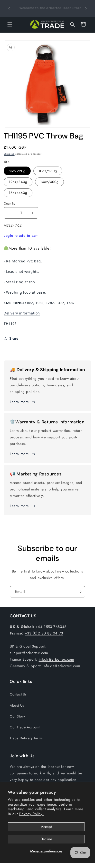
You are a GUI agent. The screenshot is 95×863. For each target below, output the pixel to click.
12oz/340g (18, 181)
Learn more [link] (19, 454)
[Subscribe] (79, 591)
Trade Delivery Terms (26, 738)
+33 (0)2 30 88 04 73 (44, 633)
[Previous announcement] (9, 8)
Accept (46, 826)
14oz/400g (49, 181)
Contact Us (18, 694)
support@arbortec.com (29, 653)
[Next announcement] (86, 8)
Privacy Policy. (31, 814)
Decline (46, 839)
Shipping (9, 154)
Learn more (19, 402)
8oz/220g (17, 170)
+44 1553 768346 (51, 626)
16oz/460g (18, 192)
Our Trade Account (24, 727)
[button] (9, 24)
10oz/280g (47, 170)
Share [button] (13, 338)
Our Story (17, 716)
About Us (17, 705)
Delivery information (22, 313)
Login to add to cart (21, 235)
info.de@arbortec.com (61, 666)
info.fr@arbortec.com (56, 659)
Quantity (9, 203)
